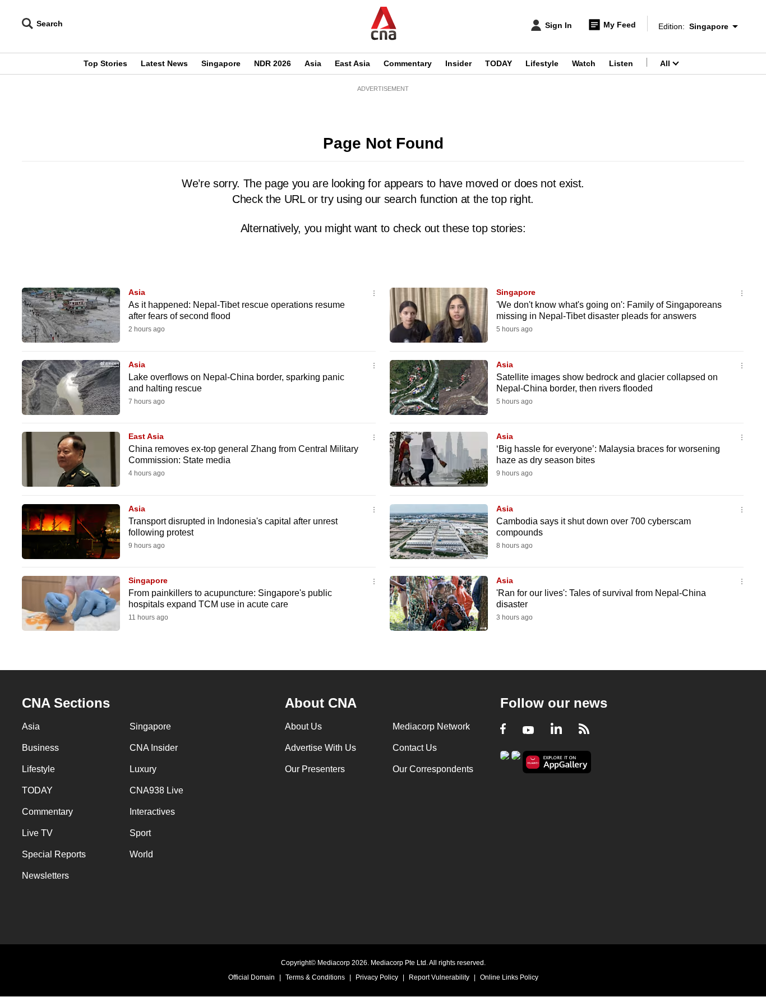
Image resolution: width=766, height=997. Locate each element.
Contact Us (415, 748)
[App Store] (515, 761)
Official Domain (251, 977)
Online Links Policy (509, 977)
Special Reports (54, 854)
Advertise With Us (320, 748)
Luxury (143, 769)
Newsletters (45, 875)
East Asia (352, 63)
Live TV (37, 833)
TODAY (498, 63)
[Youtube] (528, 730)
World (141, 854)
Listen (621, 63)
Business (40, 748)
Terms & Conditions (315, 977)
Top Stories (105, 63)
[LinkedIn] (556, 730)
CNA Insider (154, 748)
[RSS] (584, 730)
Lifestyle (542, 63)
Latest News (164, 63)
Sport (140, 833)
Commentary (408, 63)
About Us (303, 726)
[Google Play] (504, 761)
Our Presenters (315, 769)
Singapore (221, 63)
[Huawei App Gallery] (557, 762)
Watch (584, 63)
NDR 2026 (272, 63)
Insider (458, 63)
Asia (312, 63)
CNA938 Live (156, 790)
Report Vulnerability (439, 977)
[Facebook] (503, 730)
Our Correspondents (433, 769)
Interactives (152, 811)
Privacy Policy (377, 977)
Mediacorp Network (431, 726)
